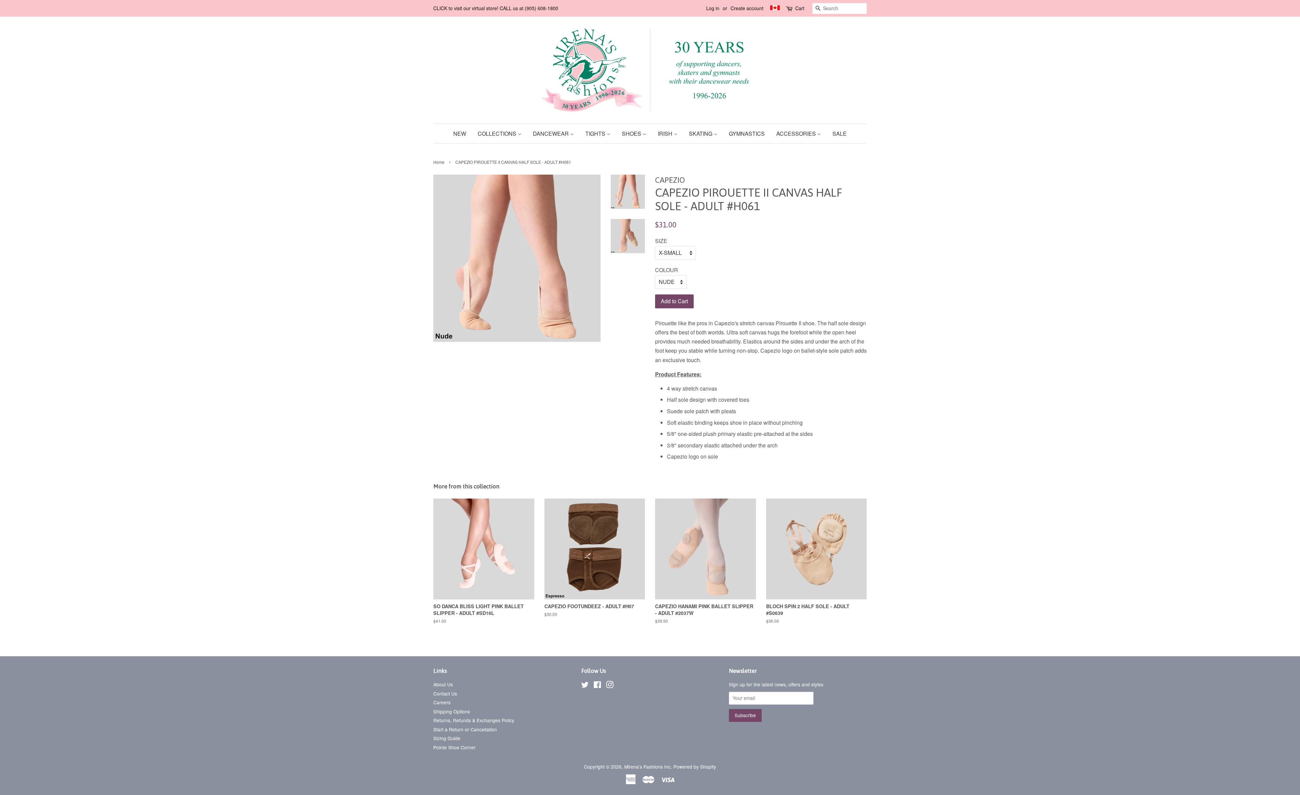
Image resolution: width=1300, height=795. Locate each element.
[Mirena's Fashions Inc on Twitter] (585, 685)
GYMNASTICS (747, 133)
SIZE (661, 241)
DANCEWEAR (551, 133)
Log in (712, 8)
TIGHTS (596, 133)
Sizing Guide (446, 738)
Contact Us (445, 693)
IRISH (666, 133)
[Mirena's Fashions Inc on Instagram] (609, 685)
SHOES (632, 133)
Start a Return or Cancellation (465, 729)
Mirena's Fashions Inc (647, 766)
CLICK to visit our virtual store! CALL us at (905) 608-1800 (495, 8)
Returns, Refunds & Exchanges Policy (473, 720)
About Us (443, 684)
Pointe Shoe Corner (454, 747)
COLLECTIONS (498, 133)
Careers (442, 702)
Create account (747, 8)
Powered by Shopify (694, 766)
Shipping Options (451, 711)
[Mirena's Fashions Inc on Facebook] (597, 685)
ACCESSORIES (796, 133)
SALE (839, 133)
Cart (799, 8)
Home (439, 162)
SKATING (701, 133)
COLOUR (666, 270)
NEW (459, 133)
